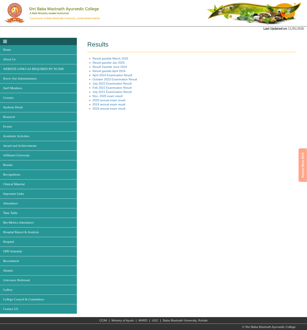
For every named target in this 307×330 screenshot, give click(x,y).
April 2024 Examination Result (112, 75)
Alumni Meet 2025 (302, 165)
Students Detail (13, 107)
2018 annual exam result (109, 108)
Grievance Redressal (16, 280)
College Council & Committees (23, 299)
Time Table (10, 213)
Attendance (10, 203)
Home (7, 49)
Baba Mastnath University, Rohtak (185, 320)
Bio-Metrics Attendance (18, 222)
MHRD (142, 320)
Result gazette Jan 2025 (109, 62)
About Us (9, 59)
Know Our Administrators (20, 78)
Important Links (13, 193)
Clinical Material (14, 184)
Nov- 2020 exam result (108, 96)
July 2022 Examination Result (112, 83)
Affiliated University (16, 155)
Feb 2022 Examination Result (112, 87)
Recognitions (11, 174)
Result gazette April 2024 (109, 71)
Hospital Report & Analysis (21, 232)
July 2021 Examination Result (112, 92)
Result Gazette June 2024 (110, 66)
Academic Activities (16, 136)
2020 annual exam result (109, 100)
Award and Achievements (20, 145)
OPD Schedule (12, 251)
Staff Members (12, 88)
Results (8, 165)
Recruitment (11, 261)
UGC (155, 320)
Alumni (8, 270)
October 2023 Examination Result (115, 79)
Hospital (8, 241)
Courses (8, 97)
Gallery (8, 289)
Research (9, 117)
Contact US (10, 309)
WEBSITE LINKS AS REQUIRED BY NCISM (33, 69)
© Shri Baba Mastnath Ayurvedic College (269, 327)
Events (7, 126)
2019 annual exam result (109, 104)
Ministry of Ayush (123, 320)
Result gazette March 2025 (110, 58)
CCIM (103, 320)
